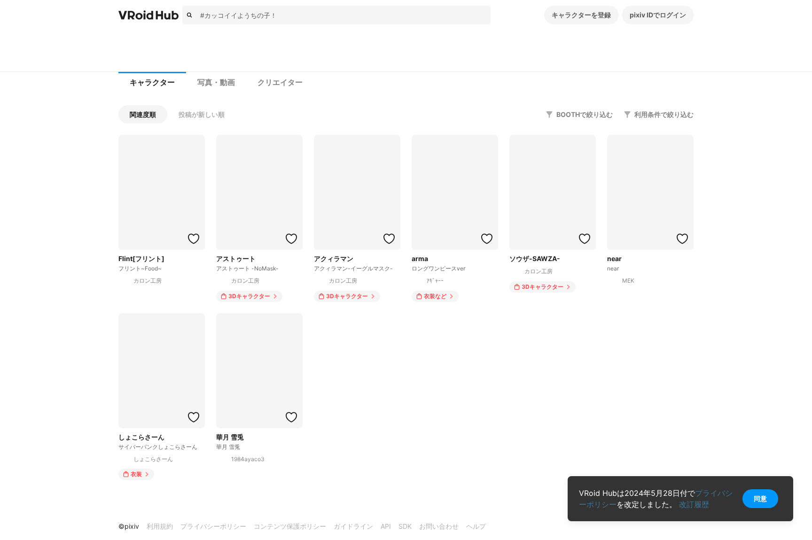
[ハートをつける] (193, 238)
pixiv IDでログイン (658, 15)
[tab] (152, 82)
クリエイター (280, 82)
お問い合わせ (439, 526)
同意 (760, 498)
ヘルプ (476, 526)
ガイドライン (353, 526)
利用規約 (160, 526)
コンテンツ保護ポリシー (290, 526)
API (386, 526)
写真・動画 (216, 82)
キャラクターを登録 (581, 15)
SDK (405, 526)
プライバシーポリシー (213, 526)
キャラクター (152, 82)
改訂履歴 (694, 504)
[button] (142, 114)
